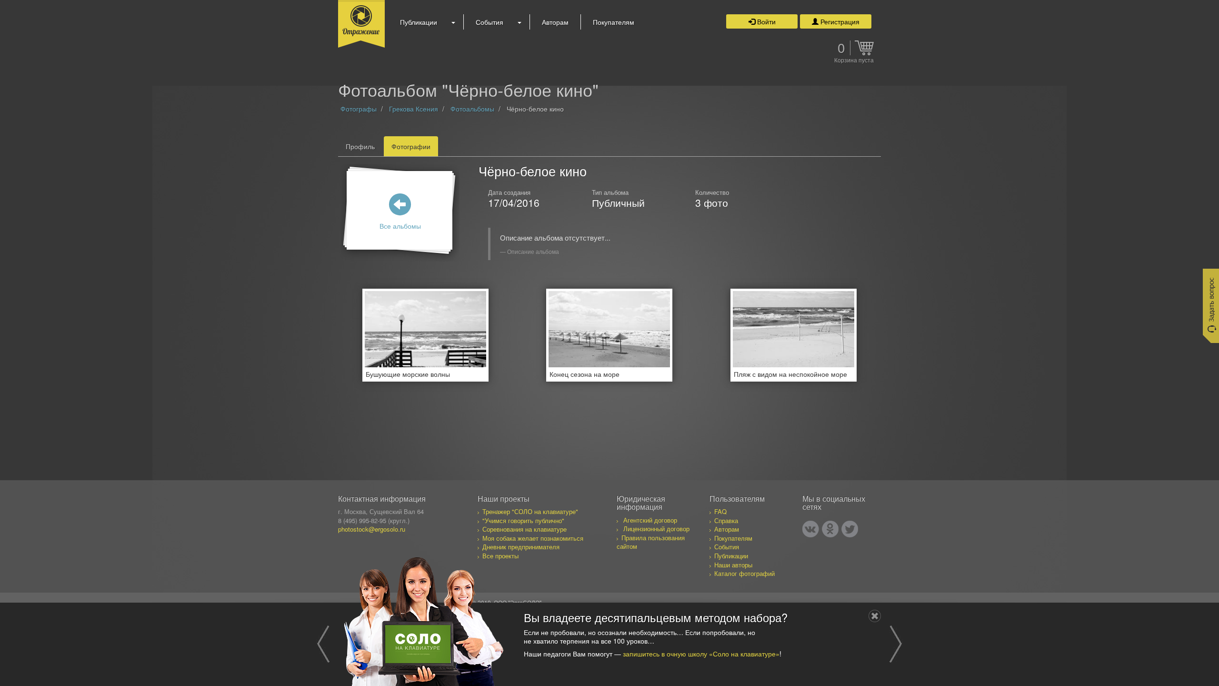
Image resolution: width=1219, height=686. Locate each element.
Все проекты (500, 555)
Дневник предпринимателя (521, 546)
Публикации (418, 22)
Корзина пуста (854, 60)
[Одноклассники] (830, 529)
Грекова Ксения (413, 108)
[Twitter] (849, 529)
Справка (726, 520)
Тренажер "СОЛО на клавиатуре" (530, 511)
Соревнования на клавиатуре (524, 529)
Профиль (360, 146)
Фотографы (358, 108)
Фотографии (410, 146)
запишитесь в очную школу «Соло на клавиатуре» (701, 653)
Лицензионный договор (656, 528)
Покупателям (613, 22)
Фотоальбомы (472, 108)
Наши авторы (733, 564)
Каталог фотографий (744, 573)
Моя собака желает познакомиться (532, 538)
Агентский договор (650, 520)
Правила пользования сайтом (651, 542)
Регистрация (839, 21)
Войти (765, 21)
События (489, 22)
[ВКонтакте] (810, 529)
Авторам (555, 22)
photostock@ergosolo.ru (371, 529)
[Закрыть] (875, 616)
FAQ (720, 511)
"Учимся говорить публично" (523, 520)
